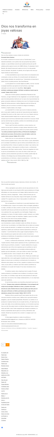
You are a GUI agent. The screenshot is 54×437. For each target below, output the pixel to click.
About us (5, 11)
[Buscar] (7, 344)
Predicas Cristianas (7, 9)
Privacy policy (39, 9)
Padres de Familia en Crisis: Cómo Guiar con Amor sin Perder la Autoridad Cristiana (5, 414)
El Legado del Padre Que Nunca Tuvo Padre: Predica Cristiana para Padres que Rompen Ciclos (5, 359)
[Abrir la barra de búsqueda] (3, 14)
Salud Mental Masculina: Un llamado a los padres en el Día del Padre (5, 373)
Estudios (17, 9)
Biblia (32, 9)
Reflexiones (25, 9)
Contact (48, 9)
